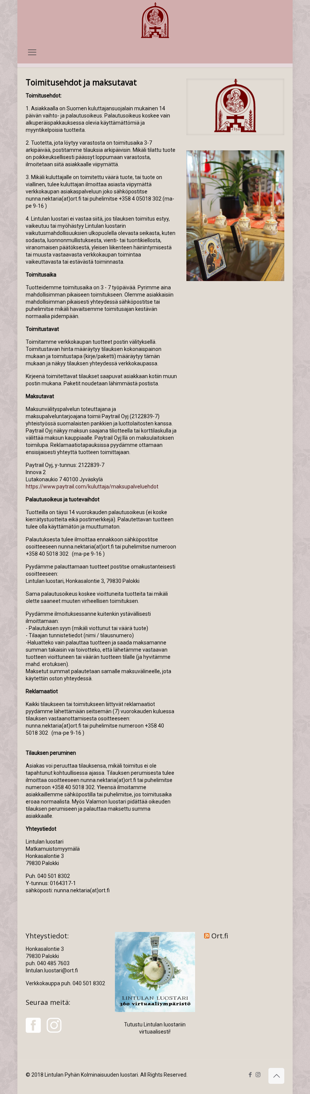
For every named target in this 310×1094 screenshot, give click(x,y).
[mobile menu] (32, 52)
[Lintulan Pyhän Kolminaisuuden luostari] (155, 21)
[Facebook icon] (250, 1074)
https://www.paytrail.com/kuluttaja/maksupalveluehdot (92, 487)
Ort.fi (219, 935)
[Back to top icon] (276, 1076)
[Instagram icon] (258, 1074)
